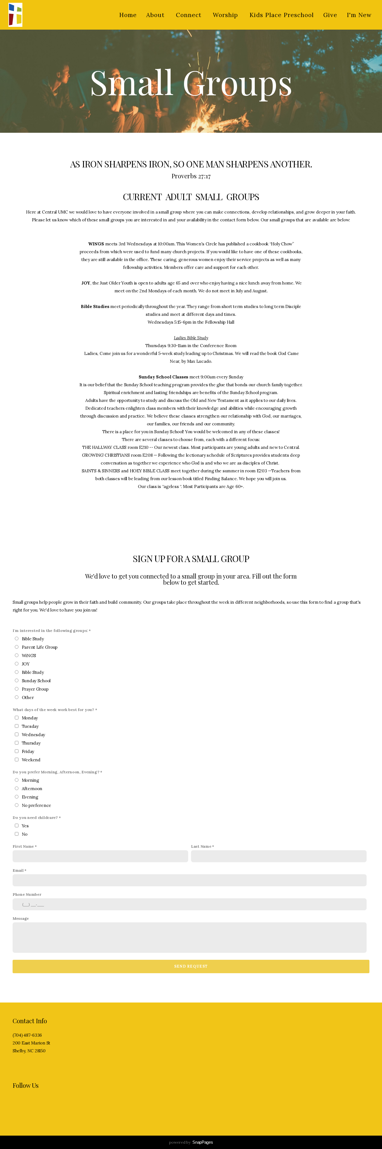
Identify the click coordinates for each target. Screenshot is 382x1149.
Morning (30, 780)
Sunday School (36, 680)
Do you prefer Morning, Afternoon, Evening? (56, 771)
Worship (226, 15)
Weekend (31, 759)
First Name (23, 846)
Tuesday (30, 726)
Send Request (191, 966)
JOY (26, 664)
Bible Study (33, 638)
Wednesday (33, 734)
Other (28, 697)
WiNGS (29, 655)
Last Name (201, 846)
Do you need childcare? (35, 817)
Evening (30, 797)
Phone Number (27, 894)
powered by (191, 1142)
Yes (25, 825)
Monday (30, 718)
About (156, 15)
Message (21, 918)
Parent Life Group (40, 647)
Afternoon (32, 788)
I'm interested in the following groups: (50, 630)
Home (128, 15)
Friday (28, 751)
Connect (189, 15)
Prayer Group (35, 689)
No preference (36, 805)
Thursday (31, 743)
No (24, 834)
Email (18, 870)
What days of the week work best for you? (53, 709)
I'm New (359, 15)
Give (330, 15)
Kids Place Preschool (281, 15)
